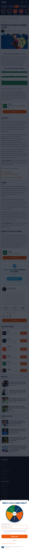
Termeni (14, 543)
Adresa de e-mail (5, 524)
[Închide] (26, 502)
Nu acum (14, 540)
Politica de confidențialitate (6, 543)
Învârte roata (14, 536)
